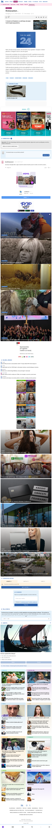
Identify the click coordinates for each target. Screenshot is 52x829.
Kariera (29, 808)
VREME (25, 197)
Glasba (21, 4)
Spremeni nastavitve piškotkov (17, 810)
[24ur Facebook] (26, 805)
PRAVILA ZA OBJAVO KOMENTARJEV (10, 146)
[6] (38, 124)
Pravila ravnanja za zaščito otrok (18, 812)
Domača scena (6, 4)
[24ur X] (29, 805)
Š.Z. (8, 17)
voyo (29, 770)
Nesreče (9, 581)
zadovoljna (31, 670)
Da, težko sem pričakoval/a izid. (9, 655)
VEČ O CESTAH (25, 587)
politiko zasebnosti (33, 602)
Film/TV (26, 4)
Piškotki (41, 808)
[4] (8, 124)
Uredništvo (19, 808)
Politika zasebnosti (29, 810)
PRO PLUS (24, 808)
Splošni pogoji (39, 810)
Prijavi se (45, 155)
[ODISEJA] (26, 109)
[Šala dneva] (48, 618)
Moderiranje (35, 808)
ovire (43, 581)
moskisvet (5, 737)
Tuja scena (12, 4)
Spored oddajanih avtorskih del (34, 812)
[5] (23, 124)
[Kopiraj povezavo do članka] (46, 17)
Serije (17, 4)
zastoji (26, 581)
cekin (29, 703)
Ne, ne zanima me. (6, 657)
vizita (3, 703)
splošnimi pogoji (24, 602)
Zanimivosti (31, 4)
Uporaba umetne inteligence (26, 814)
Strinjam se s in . (26, 602)
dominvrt (30, 737)
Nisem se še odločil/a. (7, 659)
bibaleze (4, 670)
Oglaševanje (12, 808)
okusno (4, 770)
